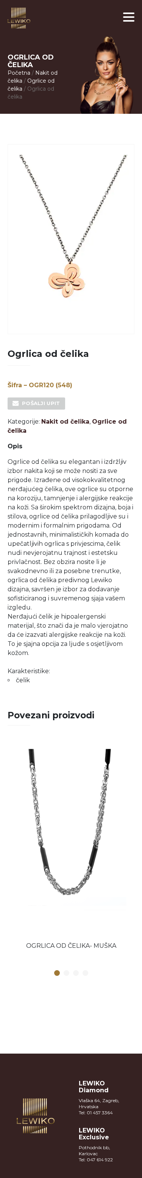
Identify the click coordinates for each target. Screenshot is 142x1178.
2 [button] (66, 973)
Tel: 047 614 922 (96, 1159)
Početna (19, 72)
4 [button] (85, 973)
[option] (71, 847)
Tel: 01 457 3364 (96, 1112)
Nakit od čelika (65, 421)
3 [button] (76, 973)
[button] (128, 17)
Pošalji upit (41, 403)
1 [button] (57, 973)
